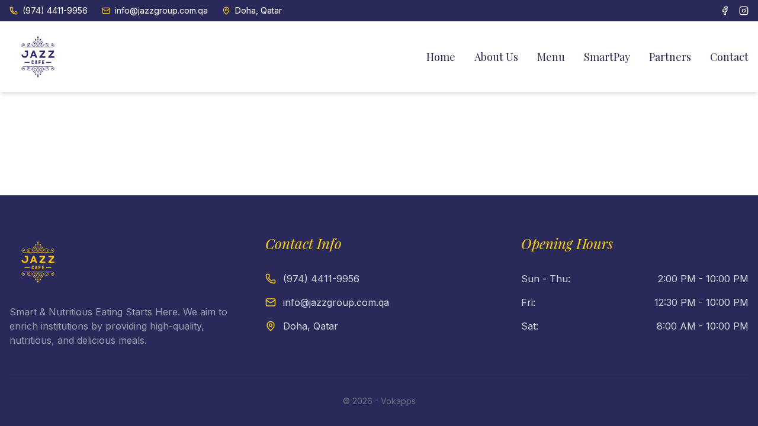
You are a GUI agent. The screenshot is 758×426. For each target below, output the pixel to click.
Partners (670, 57)
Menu (551, 57)
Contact (729, 57)
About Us (496, 57)
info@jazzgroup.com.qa (161, 10)
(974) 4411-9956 (55, 10)
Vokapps (398, 401)
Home (440, 57)
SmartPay (607, 57)
